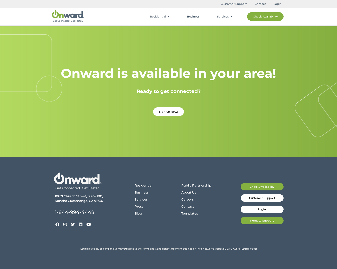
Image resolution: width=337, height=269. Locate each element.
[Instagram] (65, 224)
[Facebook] (57, 224)
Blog (138, 213)
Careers (187, 199)
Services (223, 16)
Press (139, 206)
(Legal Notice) (249, 248)
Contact (260, 4)
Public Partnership (196, 185)
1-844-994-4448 (74, 212)
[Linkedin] (81, 224)
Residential (158, 16)
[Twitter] (73, 224)
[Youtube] (88, 224)
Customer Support (234, 4)
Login (278, 4)
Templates (189, 213)
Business (193, 16)
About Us (188, 192)
